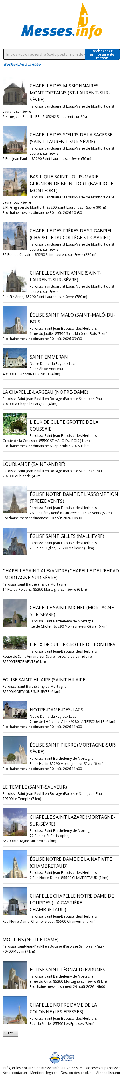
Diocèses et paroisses (102, 1067)
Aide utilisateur (108, 1072)
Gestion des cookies (76, 1072)
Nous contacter (15, 1072)
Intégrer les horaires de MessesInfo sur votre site (42, 1067)
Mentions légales (43, 1072)
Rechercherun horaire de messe (102, 54)
